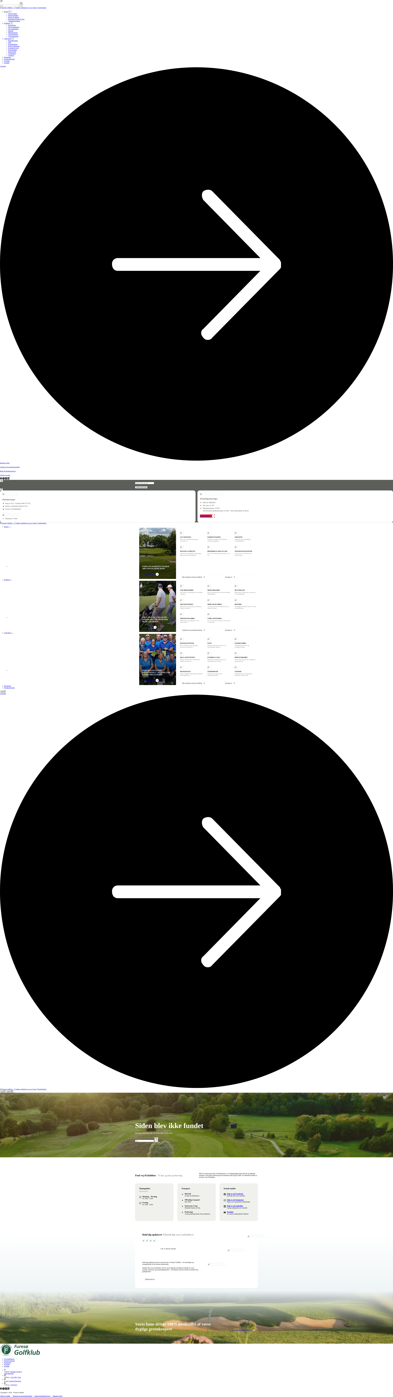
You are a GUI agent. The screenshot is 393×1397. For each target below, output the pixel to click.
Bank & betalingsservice (42, 1396)
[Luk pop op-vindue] (1, 481)
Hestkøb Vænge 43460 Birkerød (13, 1372)
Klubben (7, 580)
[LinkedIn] (8, 1389)
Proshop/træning (9, 688)
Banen (6, 527)
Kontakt (6, 1366)
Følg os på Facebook (235, 1194)
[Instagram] (3, 1389)
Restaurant (7, 686)
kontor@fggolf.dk (15, 1381)
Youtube (230, 1212)
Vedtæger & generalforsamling (22, 1396)
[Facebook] (1, 1389)
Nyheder (7, 1364)
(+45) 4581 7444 (15, 1377)
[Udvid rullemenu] (10, 527)
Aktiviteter (7, 633)
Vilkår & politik (5, 1396)
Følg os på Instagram (235, 1200)
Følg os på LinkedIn (235, 1206)
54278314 (14, 1385)
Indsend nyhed (57, 1396)
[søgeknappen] (156, 1139)
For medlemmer (9, 1359)
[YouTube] (6, 1389)
